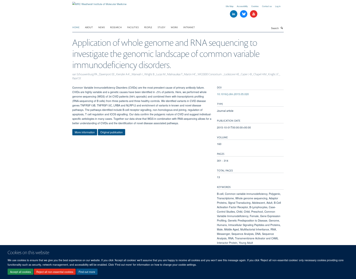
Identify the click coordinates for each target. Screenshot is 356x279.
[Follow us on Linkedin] (234, 14)
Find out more (87, 272)
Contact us (267, 6)
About (89, 27)
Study (161, 27)
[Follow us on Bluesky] (244, 14)
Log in (278, 6)
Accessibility (242, 6)
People (148, 27)
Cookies (255, 6)
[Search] (282, 28)
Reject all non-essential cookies (54, 272)
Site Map (229, 6)
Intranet (189, 27)
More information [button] (85, 132)
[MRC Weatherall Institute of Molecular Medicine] (99, 2)
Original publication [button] (111, 132)
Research (116, 27)
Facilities (133, 27)
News (101, 27)
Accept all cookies (20, 272)
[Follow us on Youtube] (253, 14)
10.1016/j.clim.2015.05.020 (233, 94)
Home (76, 27)
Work (174, 27)
